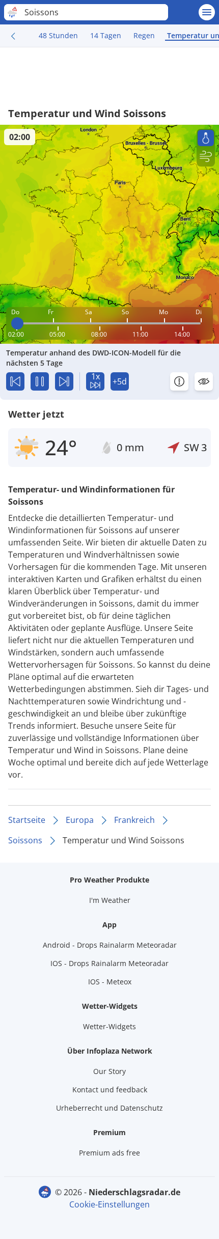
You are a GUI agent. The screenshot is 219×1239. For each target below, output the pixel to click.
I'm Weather (109, 900)
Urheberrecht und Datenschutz (109, 1108)
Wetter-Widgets (109, 1026)
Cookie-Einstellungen (109, 1204)
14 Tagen (105, 35)
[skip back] (15, 381)
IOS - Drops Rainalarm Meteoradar (109, 963)
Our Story (109, 1071)
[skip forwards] (64, 381)
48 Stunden (58, 35)
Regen (144, 35)
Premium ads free (109, 1153)
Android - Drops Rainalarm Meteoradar (110, 945)
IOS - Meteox (109, 981)
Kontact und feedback (109, 1089)
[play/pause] (40, 381)
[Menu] (207, 12)
